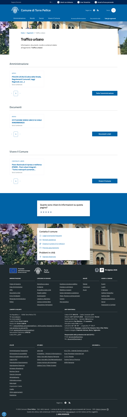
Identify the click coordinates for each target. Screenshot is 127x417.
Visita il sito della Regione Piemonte (48, 356)
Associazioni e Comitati (108, 305)
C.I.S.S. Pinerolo (69, 356)
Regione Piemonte (16, 2)
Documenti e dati (105, 134)
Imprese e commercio (66, 287)
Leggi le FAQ (13, 359)
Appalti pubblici (41, 293)
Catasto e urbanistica (43, 299)
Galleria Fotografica (107, 293)
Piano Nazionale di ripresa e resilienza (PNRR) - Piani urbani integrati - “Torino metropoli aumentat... (27, 167)
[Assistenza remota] (107, 409)
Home (23, 33)
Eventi (103, 284)
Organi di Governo (15, 284)
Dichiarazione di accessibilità (18, 353)
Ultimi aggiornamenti (16, 392)
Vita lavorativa (64, 302)
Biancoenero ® (70, 412)
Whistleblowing (14, 377)
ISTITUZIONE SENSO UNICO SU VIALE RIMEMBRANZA (27, 121)
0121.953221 (16, 317)
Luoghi (103, 287)
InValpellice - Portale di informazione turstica (51, 353)
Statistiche (13, 395)
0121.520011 (16, 319)
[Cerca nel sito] (113, 10)
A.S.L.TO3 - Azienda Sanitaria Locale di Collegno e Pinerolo (82, 350)
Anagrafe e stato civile (44, 290)
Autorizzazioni (41, 296)
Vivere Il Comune (105, 181)
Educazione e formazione (44, 305)
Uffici (14, 73)
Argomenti (30, 33)
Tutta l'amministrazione (105, 93)
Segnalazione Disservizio (17, 365)
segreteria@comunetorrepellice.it (24, 330)
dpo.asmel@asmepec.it (74, 339)
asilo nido (40, 350)
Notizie (85, 284)
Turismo (62, 299)
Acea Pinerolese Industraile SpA (74, 353)
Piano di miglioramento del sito (19, 356)
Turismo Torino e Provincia (72, 359)
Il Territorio (104, 290)
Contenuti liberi (18, 161)
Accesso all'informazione (78, 18)
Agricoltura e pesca (43, 284)
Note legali (13, 383)
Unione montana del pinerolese (46, 362)
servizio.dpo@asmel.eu (76, 337)
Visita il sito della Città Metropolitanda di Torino (51, 359)
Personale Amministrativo (18, 299)
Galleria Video (105, 296)
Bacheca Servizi (14, 371)
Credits (12, 389)
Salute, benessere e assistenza (69, 293)
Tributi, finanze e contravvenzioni (70, 296)
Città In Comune (101, 409)
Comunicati (86, 287)
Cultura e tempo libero (44, 302)
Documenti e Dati (15, 293)
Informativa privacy (15, 380)
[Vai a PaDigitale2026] (106, 270)
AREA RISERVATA (63, 414)
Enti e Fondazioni (15, 296)
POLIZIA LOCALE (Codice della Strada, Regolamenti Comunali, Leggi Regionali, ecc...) (26, 79)
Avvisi (14, 117)
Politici (12, 302)
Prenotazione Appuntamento (19, 362)
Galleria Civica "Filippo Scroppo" (46, 365)
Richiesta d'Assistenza (16, 368)
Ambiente (40, 287)
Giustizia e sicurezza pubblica (68, 284)
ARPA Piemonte (69, 362)
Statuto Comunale (15, 374)
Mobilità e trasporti (65, 290)
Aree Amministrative (16, 287)
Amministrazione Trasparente (19, 350)
